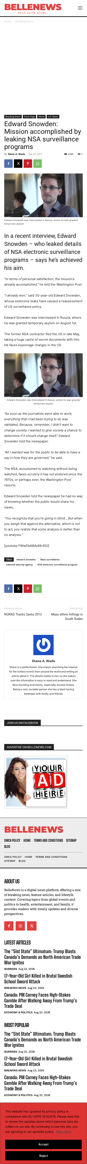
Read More (63, 1131)
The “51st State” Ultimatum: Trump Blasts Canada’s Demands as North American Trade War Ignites (42, 957)
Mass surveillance (50, 559)
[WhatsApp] (37, 163)
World (41, 116)
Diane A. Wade (16, 154)
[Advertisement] (43, 69)
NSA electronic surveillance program (57, 564)
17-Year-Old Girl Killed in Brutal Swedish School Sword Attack (38, 978)
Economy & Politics (18, 1012)
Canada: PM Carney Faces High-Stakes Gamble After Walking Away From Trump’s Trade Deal (40, 1000)
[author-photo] (43, 655)
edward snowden (26, 559)
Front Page (29, 116)
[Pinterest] (28, 163)
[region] (43, 1133)
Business (10, 968)
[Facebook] (8, 163)
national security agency (19, 564)
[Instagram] (20, 926)
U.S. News (53, 116)
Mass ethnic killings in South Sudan (67, 616)
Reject (43, 1155)
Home (7, 21)
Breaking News (24, 21)
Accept (43, 1144)
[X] (18, 163)
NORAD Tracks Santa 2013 (23, 614)
